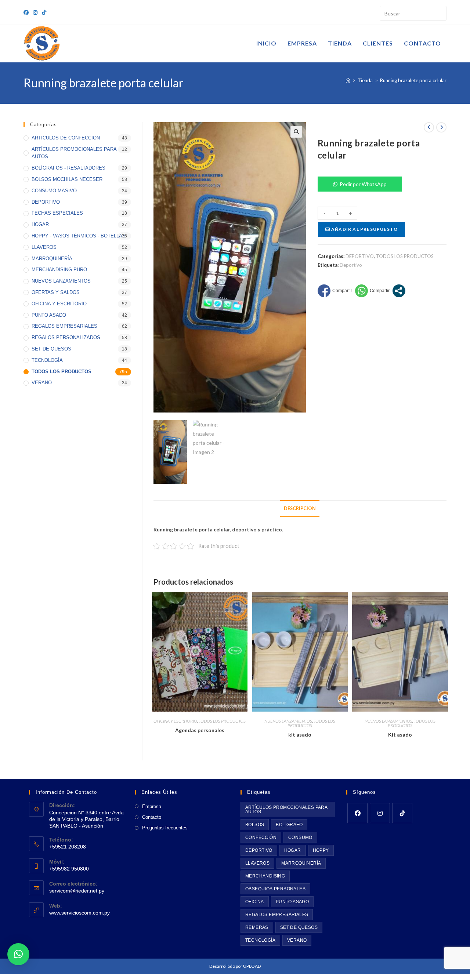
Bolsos (254, 824)
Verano (297, 940)
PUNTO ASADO (49, 315)
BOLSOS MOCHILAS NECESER (67, 179)
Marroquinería (301, 863)
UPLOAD (252, 966)
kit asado (299, 734)
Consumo (300, 837)
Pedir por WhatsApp (363, 184)
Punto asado (292, 901)
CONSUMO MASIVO (54, 190)
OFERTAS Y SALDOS (56, 292)
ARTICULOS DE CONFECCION (66, 138)
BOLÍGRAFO (289, 824)
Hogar (292, 850)
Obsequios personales (275, 888)
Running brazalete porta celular (413, 80)
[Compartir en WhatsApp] (372, 290)
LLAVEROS (44, 247)
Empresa (151, 806)
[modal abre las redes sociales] (399, 290)
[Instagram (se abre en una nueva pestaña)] (35, 12)
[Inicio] (348, 80)
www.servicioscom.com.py (79, 913)
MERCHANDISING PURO (59, 269)
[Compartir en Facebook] (335, 290)
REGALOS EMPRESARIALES (64, 326)
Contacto (151, 817)
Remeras (256, 927)
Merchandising (265, 876)
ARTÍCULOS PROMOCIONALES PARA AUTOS (74, 153)
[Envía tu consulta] (439, 12)
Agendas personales (199, 730)
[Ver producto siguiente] (441, 127)
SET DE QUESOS (51, 349)
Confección (260, 837)
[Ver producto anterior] (429, 127)
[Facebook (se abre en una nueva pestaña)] (27, 12)
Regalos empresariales (276, 914)
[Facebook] (357, 813)
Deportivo (351, 265)
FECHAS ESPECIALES (57, 213)
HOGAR (40, 224)
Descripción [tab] (300, 508)
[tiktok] (402, 813)
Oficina (254, 901)
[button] (296, 132)
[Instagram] (380, 813)
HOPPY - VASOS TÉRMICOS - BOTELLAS (79, 236)
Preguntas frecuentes (165, 828)
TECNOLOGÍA (47, 360)
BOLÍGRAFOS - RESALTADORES (68, 168)
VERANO (42, 382)
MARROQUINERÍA (52, 258)
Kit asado (400, 734)
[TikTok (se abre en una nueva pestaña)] (44, 12)
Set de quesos (299, 927)
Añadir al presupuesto (364, 229)
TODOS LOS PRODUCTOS (405, 256)
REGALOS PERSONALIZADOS (66, 337)
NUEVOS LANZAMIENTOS (288, 721)
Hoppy (321, 850)
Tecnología (260, 940)
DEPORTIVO (360, 256)
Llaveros (257, 863)
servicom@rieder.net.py (76, 891)
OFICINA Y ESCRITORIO (175, 721)
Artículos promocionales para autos (286, 809)
